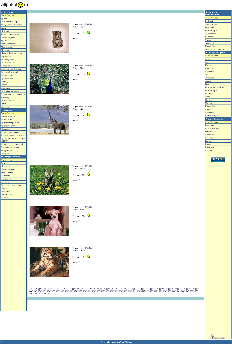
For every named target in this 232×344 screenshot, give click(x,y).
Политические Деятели (11, 69)
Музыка (208, 103)
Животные (5, 166)
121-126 (173, 288)
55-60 (89, 288)
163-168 (64, 291)
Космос (208, 93)
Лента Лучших (7, 15)
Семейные (5, 88)
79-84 (117, 288)
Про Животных (8, 78)
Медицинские (7, 47)
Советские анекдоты (10, 91)
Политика (209, 37)
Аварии (208, 150)
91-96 (130, 288)
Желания (5, 31)
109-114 (155, 288)
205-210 (127, 291)
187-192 (100, 291)
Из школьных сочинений (12, 144)
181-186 (91, 291)
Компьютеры (211, 30)
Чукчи (3, 103)
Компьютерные (8, 37)
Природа (209, 68)
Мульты (208, 100)
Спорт (208, 40)
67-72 (103, 288)
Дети (3, 163)
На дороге (5, 175)
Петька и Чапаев (8, 66)
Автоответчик (7, 119)
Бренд (208, 84)
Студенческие (7, 194)
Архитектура (211, 24)
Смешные (209, 134)
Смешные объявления (10, 147)
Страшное (209, 138)
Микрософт (210, 33)
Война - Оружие (212, 115)
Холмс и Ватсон (8, 100)
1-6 (31, 288)
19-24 (49, 288)
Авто (207, 62)
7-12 (36, 288)
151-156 (46, 291)
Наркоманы (6, 56)
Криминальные (7, 40)
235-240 (171, 291)
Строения (209, 71)
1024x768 (88, 24)
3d (206, 74)
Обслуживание (7, 62)
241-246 (180, 291)
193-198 (109, 291)
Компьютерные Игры (214, 87)
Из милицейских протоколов (13, 135)
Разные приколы (8, 116)
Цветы (208, 65)
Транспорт (5, 97)
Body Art (209, 21)
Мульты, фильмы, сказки (11, 53)
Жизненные (6, 129)
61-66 (96, 288)
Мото (207, 97)
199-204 (118, 291)
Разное (4, 85)
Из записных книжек (10, 132)
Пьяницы (5, 81)
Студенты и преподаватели (13, 94)
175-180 (82, 291)
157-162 (55, 291)
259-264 (37, 294)
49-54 (83, 288)
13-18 (42, 288)
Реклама (208, 131)
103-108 (146, 288)
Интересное (6, 153)
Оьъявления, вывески (214, 49)
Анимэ (208, 81)
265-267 (46, 294)
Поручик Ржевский (9, 72)
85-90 (123, 288)
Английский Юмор (9, 21)
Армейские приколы (10, 122)
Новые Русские (7, 59)
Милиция (5, 50)
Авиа (207, 59)
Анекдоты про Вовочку (11, 25)
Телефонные (6, 150)
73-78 (110, 288)
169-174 (73, 291)
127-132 (182, 288)
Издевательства (212, 128)
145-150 (37, 291)
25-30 (56, 288)
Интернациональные (10, 34)
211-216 (136, 291)
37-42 (69, 288)
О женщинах (6, 179)
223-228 (153, 291)
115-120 (164, 288)
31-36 (62, 288)
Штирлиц (5, 107)
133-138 (191, 288)
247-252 (189, 291)
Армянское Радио (8, 126)
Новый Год (210, 46)
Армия (4, 18)
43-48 (76, 288)
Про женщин (6, 75)
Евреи (3, 28)
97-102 (138, 288)
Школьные (5, 198)
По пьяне (5, 182)
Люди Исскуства (8, 43)
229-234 (162, 291)
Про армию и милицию (11, 185)
